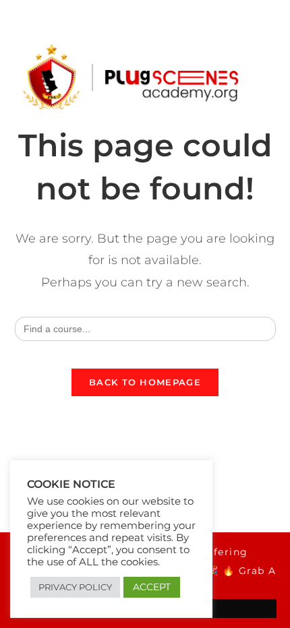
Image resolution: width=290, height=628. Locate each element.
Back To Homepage (145, 382)
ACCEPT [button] (152, 587)
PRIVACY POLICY (75, 587)
